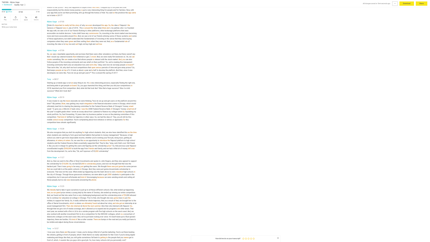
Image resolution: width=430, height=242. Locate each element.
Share (421, 3)
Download (406, 3)
